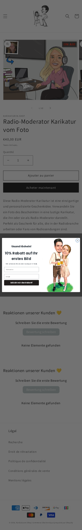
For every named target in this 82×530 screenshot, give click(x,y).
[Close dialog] (77, 240)
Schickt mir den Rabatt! (21, 282)
